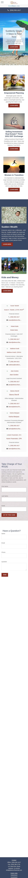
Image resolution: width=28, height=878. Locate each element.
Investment (14, 877)
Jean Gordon (14, 374)
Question (4, 561)
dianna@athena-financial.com (15, 406)
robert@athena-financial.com (15, 342)
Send (4, 574)
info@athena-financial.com (14, 870)
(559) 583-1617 (15, 10)
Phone (3, 552)
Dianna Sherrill (14, 394)
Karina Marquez (14, 416)
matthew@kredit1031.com (15, 365)
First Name (4, 486)
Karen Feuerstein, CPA (14, 438)
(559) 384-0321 (14, 361)
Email (3, 505)
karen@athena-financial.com (15, 448)
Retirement (14, 875)
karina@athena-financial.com (15, 428)
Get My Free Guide (9, 515)
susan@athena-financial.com (15, 320)
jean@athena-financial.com (15, 384)
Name (3, 533)
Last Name (4, 496)
